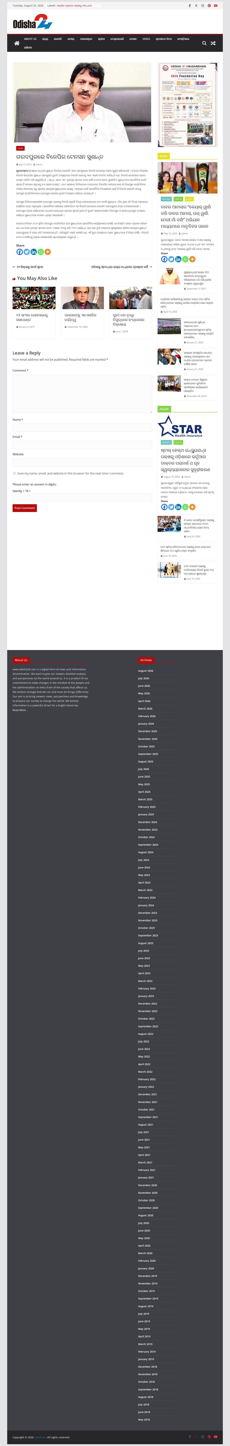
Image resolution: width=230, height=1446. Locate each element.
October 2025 (146, 746)
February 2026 (147, 716)
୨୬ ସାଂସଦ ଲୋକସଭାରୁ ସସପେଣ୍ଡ (32, 317)
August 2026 (145, 670)
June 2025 (144, 776)
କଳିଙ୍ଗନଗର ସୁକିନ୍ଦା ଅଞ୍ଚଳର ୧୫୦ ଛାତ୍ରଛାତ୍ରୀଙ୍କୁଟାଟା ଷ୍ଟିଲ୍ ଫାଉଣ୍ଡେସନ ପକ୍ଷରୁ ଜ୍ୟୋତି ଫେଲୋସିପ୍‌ (199, 329)
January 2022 (146, 1086)
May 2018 (144, 1419)
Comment (20, 370)
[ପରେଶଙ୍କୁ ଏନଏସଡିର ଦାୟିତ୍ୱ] (82, 289)
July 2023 (143, 950)
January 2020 (146, 1268)
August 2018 (145, 1397)
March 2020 (145, 1253)
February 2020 (147, 1260)
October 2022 (146, 1018)
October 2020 (146, 1200)
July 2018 (143, 1404)
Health (178, 199)
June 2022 (144, 1049)
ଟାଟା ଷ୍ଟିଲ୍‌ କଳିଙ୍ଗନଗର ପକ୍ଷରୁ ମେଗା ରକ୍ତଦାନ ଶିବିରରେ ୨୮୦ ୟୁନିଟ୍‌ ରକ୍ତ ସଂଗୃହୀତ (185, 548)
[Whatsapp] (41, 252)
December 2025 (147, 731)
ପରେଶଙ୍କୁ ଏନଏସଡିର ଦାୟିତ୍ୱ (80, 317)
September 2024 (148, 844)
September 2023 (148, 935)
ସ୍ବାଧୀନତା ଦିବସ (164, 39)
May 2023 (144, 965)
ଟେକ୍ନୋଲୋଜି (117, 39)
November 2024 (147, 829)
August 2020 (145, 1215)
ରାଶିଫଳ (28, 47)
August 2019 (145, 1306)
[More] (48, 252)
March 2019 (145, 1344)
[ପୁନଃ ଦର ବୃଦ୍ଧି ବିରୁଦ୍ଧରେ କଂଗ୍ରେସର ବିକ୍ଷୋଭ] (130, 289)
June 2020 (144, 1230)
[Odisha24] (17, 43)
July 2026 (143, 678)
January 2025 (146, 814)
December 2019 (147, 1276)
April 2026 (144, 701)
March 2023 (145, 981)
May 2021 (144, 1147)
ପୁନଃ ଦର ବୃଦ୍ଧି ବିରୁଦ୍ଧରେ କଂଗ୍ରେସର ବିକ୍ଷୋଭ (128, 320)
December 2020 (147, 1185)
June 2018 (144, 1412)
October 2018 (146, 1381)
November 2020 (147, 1192)
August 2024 (145, 852)
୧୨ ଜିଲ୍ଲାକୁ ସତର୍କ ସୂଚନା (30, 267)
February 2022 (147, 1079)
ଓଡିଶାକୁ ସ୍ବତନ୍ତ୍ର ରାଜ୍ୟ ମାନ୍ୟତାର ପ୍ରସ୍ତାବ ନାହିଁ (119, 267)
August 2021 (145, 1124)
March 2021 (145, 1162)
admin (39, 164)
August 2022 (145, 1034)
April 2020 (144, 1245)
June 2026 (144, 685)
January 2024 (146, 905)
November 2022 (147, 1011)
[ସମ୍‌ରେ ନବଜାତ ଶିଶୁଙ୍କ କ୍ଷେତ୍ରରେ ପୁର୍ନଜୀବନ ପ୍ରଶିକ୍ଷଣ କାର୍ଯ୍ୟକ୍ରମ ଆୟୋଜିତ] (169, 387)
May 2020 (144, 1238)
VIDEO (146, 39)
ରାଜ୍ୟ (45, 39)
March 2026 (145, 708)
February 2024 (147, 897)
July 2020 (143, 1223)
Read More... (20, 710)
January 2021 (146, 1177)
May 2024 (144, 875)
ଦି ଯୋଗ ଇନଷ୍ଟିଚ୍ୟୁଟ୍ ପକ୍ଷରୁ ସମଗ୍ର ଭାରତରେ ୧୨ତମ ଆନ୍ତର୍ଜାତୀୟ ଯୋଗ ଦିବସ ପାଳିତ (199, 525)
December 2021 (147, 1094)
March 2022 (145, 1071)
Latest (189, 199)
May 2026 (144, 693)
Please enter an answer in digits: (34, 484)
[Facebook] (20, 252)
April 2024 (144, 882)
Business (166, 199)
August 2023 (145, 943)
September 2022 (148, 1026)
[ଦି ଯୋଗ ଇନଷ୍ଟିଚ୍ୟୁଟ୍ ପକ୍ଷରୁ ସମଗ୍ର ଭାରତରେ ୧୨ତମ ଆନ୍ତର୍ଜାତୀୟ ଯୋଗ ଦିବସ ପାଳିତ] (169, 528)
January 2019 (146, 1359)
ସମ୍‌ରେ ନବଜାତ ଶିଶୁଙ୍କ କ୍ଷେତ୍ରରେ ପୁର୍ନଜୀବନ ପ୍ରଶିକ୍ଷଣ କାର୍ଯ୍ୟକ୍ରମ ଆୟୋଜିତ (196, 385)
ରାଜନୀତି (58, 39)
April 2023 (144, 973)
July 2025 (143, 769)
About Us (30, 39)
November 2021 (147, 1102)
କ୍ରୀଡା (101, 39)
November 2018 (147, 1374)
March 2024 (145, 890)
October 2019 (146, 1291)
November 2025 (147, 739)
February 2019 (147, 1351)
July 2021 (143, 1132)
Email (17, 437)
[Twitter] (27, 252)
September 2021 (148, 1117)
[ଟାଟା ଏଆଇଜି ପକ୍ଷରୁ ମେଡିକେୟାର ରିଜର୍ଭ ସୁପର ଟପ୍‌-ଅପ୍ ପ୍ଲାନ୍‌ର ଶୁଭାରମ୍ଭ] (169, 572)
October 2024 (146, 837)
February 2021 (147, 1170)
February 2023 (147, 988)
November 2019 (147, 1283)
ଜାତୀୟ (71, 39)
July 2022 (143, 1041)
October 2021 (146, 1109)
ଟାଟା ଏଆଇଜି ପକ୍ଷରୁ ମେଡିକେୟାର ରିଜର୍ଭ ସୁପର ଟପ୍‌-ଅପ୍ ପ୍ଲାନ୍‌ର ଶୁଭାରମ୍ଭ (199, 569)
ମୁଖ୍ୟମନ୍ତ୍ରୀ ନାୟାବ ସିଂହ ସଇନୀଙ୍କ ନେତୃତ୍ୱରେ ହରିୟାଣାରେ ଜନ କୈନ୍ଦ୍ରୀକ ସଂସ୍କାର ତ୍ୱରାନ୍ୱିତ (197, 277)
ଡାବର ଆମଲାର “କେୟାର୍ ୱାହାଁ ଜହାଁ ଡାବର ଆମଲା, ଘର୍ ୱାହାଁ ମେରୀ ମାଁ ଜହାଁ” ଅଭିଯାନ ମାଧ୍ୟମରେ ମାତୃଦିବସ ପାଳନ (186, 216)
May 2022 (144, 1056)
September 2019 (148, 1298)
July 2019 (143, 1313)
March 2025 (145, 799)
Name (18, 420)
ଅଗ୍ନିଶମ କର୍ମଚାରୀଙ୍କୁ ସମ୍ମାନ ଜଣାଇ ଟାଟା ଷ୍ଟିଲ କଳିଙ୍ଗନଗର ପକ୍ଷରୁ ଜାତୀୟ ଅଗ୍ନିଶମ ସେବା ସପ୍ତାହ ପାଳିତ (186, 302)
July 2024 (143, 860)
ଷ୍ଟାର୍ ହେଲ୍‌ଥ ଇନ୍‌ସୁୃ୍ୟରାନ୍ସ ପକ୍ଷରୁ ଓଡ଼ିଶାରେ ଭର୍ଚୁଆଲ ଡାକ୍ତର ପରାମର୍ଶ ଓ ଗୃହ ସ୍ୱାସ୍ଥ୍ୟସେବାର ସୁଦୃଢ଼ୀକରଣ (185, 459)
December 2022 (147, 1003)
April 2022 (144, 1064)
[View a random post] (213, 43)
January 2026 (146, 723)
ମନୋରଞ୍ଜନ (86, 39)
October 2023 (146, 928)
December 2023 (147, 913)
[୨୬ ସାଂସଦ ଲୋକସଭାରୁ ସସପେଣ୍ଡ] (34, 289)
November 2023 (147, 920)
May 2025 (144, 784)
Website (18, 454)
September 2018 (148, 1389)
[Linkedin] (34, 252)
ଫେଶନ (133, 39)
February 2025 (147, 807)
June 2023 (144, 958)
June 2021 (144, 1139)
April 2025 (144, 791)
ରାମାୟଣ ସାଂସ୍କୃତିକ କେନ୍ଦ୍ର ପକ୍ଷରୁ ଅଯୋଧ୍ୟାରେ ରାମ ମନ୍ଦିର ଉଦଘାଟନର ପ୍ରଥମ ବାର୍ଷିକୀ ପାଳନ (198, 358)
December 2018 (147, 1366)
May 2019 (144, 1329)
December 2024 (147, 822)
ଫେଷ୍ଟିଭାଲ (183, 39)
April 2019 (144, 1336)
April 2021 (144, 1155)
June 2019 (144, 1321)
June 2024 (144, 867)
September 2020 (148, 1207)
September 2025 (148, 754)
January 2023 (146, 996)
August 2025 (145, 761)
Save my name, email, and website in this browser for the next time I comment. (70, 473)
